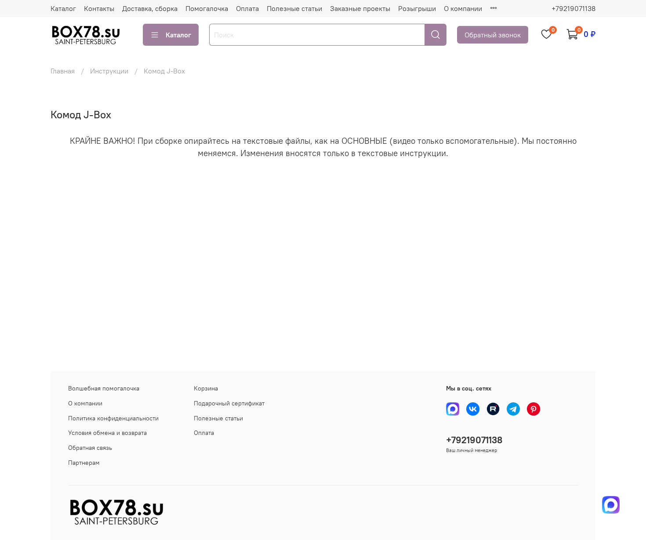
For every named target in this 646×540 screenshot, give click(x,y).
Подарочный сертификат (229, 403)
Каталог (63, 8)
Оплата (247, 8)
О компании (463, 8)
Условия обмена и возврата (107, 433)
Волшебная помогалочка (103, 388)
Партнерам (84, 463)
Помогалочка (206, 8)
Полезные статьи (294, 8)
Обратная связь (90, 448)
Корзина (206, 388)
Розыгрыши (417, 8)
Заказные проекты (360, 8)
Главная (63, 70)
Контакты (99, 8)
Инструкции (109, 70)
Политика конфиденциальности (113, 418)
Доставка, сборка (150, 8)
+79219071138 (573, 8)
